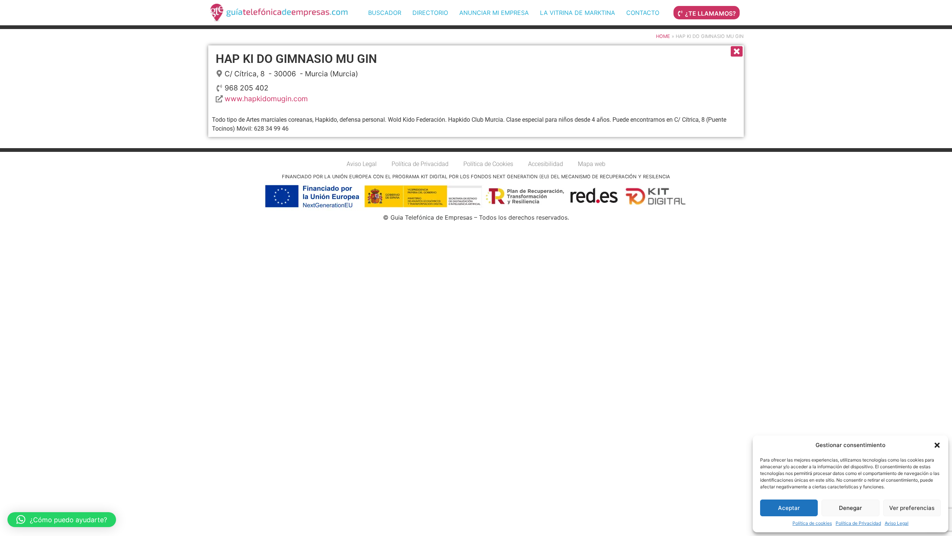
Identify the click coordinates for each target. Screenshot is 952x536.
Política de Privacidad (858, 523)
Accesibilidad (545, 164)
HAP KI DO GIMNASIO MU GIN (296, 59)
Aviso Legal (896, 523)
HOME (663, 36)
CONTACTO (642, 12)
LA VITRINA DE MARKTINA (577, 12)
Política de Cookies (488, 164)
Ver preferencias (912, 507)
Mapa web (591, 164)
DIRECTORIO (430, 12)
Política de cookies (812, 523)
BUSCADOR (384, 12)
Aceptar (789, 507)
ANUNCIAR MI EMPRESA (494, 12)
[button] (937, 445)
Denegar (850, 507)
